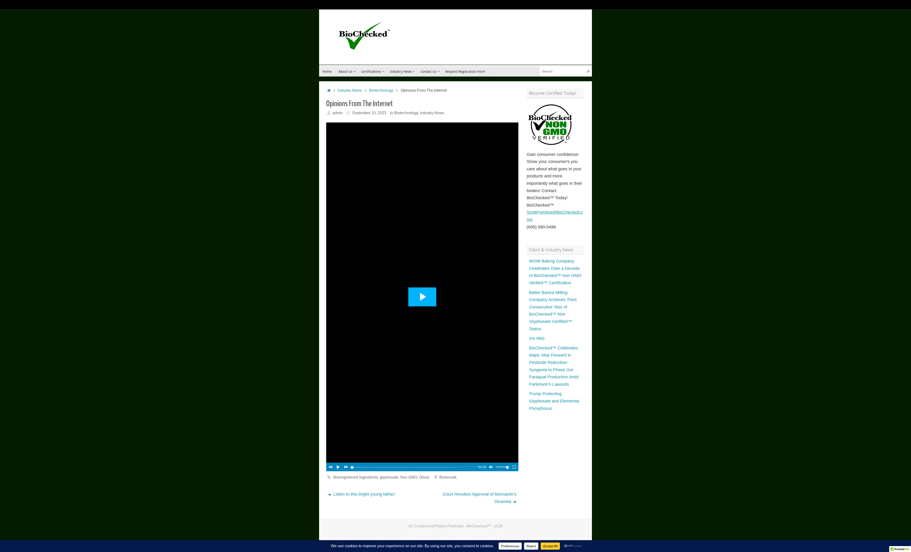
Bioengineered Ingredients (355, 477)
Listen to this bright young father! (363, 494)
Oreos (424, 477)
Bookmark (447, 477)
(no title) (536, 338)
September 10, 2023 (369, 113)
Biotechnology (381, 90)
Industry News (350, 90)
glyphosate (389, 477)
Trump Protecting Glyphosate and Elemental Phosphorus (554, 401)
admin (337, 113)
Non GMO (408, 477)
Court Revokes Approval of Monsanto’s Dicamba (479, 498)
